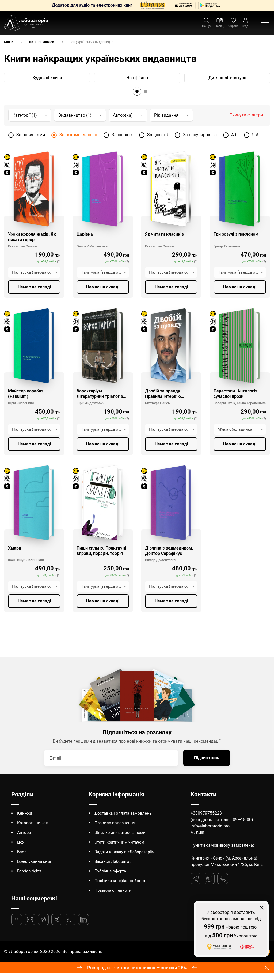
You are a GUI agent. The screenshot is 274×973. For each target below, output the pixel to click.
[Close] (268, 6)
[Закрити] (197, 447)
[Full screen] (256, 6)
